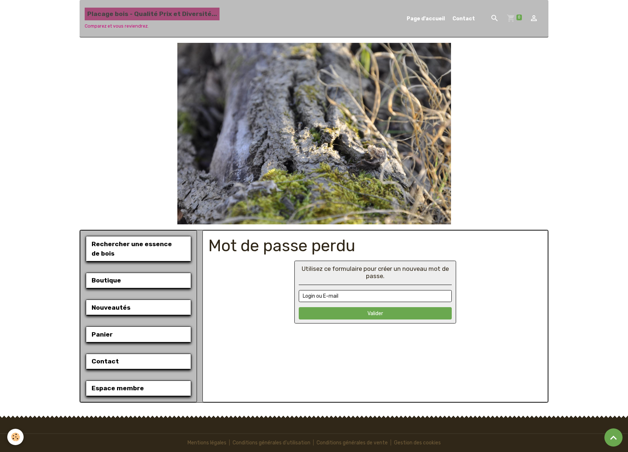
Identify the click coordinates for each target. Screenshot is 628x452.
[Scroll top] (613, 437)
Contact (463, 19)
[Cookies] (15, 437)
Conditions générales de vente (352, 443)
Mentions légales (207, 443)
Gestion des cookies (417, 443)
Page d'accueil (426, 19)
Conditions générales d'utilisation (271, 443)
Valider (375, 313)
